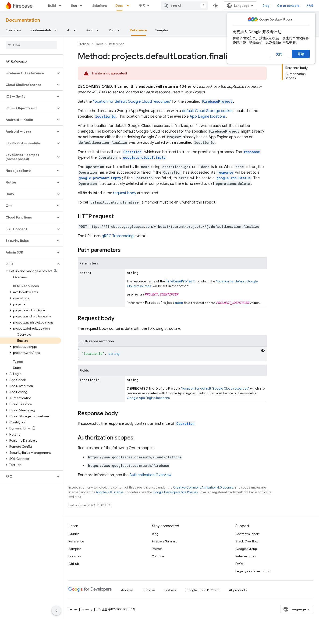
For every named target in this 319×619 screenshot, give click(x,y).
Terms (72, 609)
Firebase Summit (164, 541)
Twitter (157, 549)
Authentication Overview (150, 475)
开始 (301, 54)
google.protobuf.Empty (144, 157)
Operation (185, 423)
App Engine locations (208, 116)
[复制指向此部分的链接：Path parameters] (125, 250)
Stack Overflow (246, 541)
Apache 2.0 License (110, 492)
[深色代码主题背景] (263, 350)
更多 (142, 6)
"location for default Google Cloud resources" (132, 101)
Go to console (288, 6)
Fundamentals (41, 30)
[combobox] (184, 5)
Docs (119, 6)
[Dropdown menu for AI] (76, 30)
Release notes (245, 556)
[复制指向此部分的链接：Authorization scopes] (138, 438)
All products (238, 590)
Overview (13, 30)
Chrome (148, 590)
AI (68, 30)
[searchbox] (31, 45)
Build (52, 6)
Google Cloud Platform (203, 590)
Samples (162, 30)
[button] (27, 73)
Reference (138, 30)
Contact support (247, 534)
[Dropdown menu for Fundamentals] (57, 30)
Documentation (23, 20)
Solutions (99, 6)
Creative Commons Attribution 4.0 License (203, 487)
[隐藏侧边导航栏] (56, 610)
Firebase (84, 44)
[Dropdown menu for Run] (82, 5)
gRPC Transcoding (118, 236)
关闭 (279, 54)
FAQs (239, 564)
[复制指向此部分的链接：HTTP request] (118, 217)
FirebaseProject (217, 101)
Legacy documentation (252, 571)
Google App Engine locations (148, 398)
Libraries (74, 556)
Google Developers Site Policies (175, 492)
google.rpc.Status (233, 178)
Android (127, 590)
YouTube (158, 556)
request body (124, 193)
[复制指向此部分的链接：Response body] (122, 414)
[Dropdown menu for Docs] (129, 5)
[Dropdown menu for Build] (61, 5)
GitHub (73, 564)
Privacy (87, 609)
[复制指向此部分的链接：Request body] (119, 319)
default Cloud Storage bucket (207, 111)
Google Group (246, 549)
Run (74, 6)
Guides (73, 534)
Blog (265, 6)
